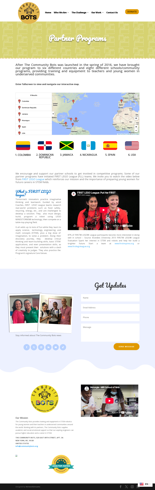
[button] (73, 125)
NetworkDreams (33, 487)
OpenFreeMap (126, 134)
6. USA (132, 154)
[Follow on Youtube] (56, 347)
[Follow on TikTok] (63, 347)
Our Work (96, 13)
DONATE (132, 11)
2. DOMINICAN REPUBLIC (45, 156)
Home (48, 13)
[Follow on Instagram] (41, 347)
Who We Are (60, 13)
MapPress (120, 134)
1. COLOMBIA (23, 155)
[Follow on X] (34, 347)
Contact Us (112, 13)
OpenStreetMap (135, 134)
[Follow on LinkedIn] (48, 347)
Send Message (126, 346)
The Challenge (79, 13)
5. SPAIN (110, 154)
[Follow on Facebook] (26, 347)
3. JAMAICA (66, 154)
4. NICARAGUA (88, 154)
